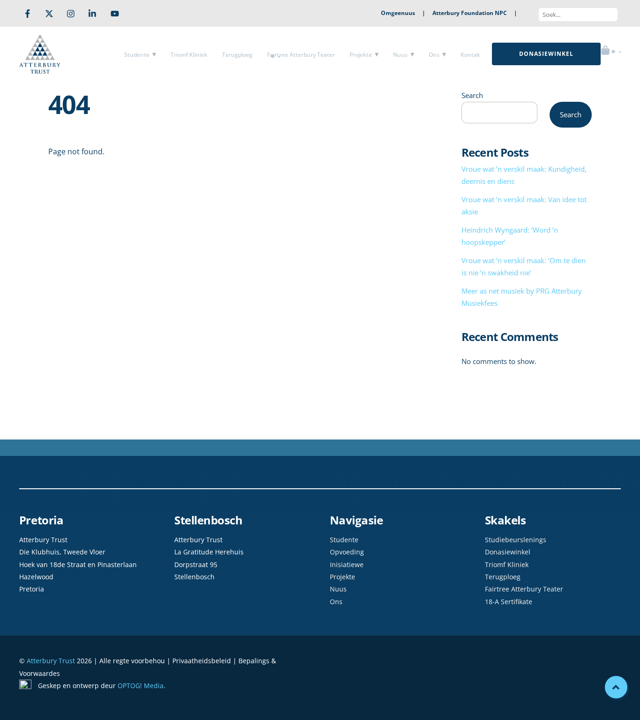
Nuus (400, 55)
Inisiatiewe (347, 564)
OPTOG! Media (141, 685)
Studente (136, 55)
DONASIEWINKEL (546, 54)
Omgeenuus (398, 13)
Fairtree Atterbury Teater (301, 55)
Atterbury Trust (51, 660)
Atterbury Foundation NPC (469, 13)
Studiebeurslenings (515, 539)
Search (472, 95)
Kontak (470, 55)
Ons (434, 55)
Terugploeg (237, 55)
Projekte (361, 55)
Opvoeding (347, 551)
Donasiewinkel (507, 551)
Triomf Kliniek (189, 55)
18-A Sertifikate (508, 601)
